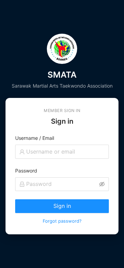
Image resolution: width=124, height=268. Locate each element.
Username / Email (34, 138)
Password (26, 171)
